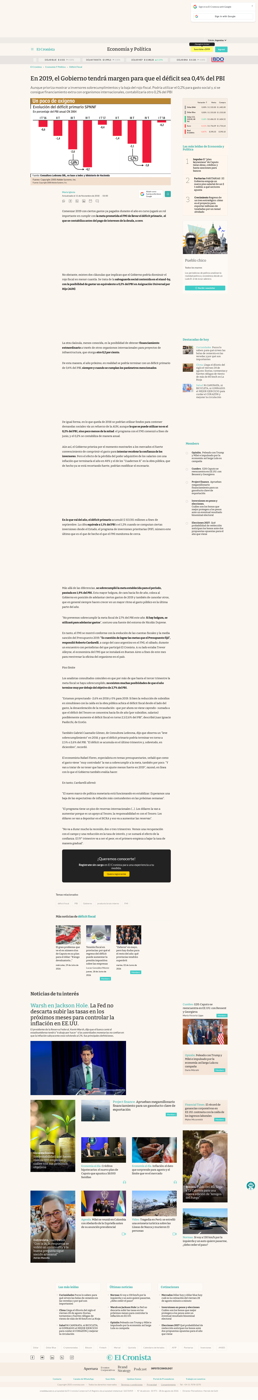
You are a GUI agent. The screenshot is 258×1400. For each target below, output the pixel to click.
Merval (117, 1347)
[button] (251, 1186)
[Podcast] (140, 1369)
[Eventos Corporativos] (108, 1369)
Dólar (36, 1347)
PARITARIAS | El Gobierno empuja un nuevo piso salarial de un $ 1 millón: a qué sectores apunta (209, 184)
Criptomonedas (70, 1347)
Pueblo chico (195, 260)
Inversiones (206, 1347)
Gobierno (87, 903)
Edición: (216, 40)
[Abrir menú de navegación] (32, 49)
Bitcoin (88, 1347)
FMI (126, 903)
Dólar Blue (51, 1347)
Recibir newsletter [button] (206, 288)
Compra (222, 102)
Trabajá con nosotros (195, 1379)
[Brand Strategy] (124, 1369)
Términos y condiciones (132, 1384)
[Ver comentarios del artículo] (97, 201)
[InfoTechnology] (162, 1369)
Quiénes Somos (134, 1379)
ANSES (222, 1347)
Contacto (57, 1379)
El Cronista (36, 67)
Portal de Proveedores (163, 1379)
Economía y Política (55, 67)
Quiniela (132, 1347)
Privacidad (152, 1384)
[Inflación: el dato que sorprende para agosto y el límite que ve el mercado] (154, 1150)
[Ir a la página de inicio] (45, 49)
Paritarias (188, 1347)
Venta (213, 102)
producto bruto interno (108, 903)
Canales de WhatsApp (83, 1379)
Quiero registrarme (116, 874)
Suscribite (110, 1379)
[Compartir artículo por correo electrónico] (90, 201)
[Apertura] (91, 1369)
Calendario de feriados (153, 1347)
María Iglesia (68, 192)
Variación (201, 102)
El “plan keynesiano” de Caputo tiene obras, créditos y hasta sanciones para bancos (206, 165)
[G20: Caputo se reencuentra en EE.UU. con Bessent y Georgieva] (205, 1032)
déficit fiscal (75, 67)
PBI (76, 903)
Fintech (102, 1347)
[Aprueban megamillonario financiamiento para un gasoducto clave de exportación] (95, 1115)
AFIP (174, 1347)
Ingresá (221, 49)
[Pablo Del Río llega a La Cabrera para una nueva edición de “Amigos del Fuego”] (205, 1166)
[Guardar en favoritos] (168, 194)
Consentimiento (168, 1384)
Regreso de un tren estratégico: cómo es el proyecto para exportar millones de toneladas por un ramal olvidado (208, 204)
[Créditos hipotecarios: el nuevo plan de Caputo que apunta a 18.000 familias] (103, 1150)
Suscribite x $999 (202, 49)
